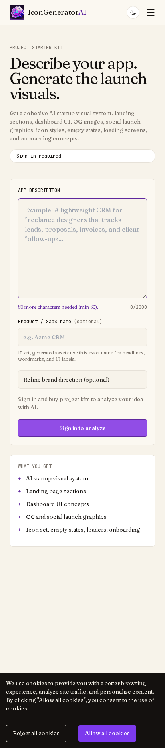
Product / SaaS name (60, 321)
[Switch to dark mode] (133, 12)
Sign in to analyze (82, 428)
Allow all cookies (107, 733)
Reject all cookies (36, 733)
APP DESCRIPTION (39, 190)
